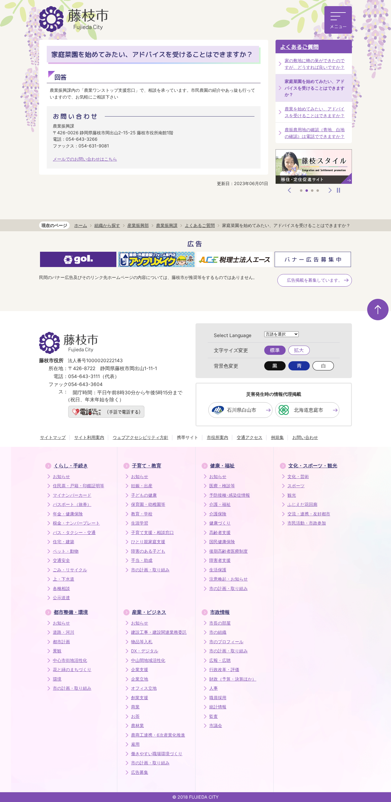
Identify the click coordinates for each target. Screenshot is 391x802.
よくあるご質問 (299, 47)
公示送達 (61, 597)
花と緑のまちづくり (72, 669)
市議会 (215, 725)
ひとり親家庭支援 (148, 541)
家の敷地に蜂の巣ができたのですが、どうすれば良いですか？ (315, 64)
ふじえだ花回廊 (302, 504)
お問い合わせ (305, 437)
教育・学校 (141, 513)
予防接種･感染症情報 (229, 495)
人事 (213, 688)
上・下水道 (63, 579)
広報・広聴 (220, 660)
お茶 (135, 716)
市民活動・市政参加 (306, 523)
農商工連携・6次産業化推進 (158, 735)
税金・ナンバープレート (76, 523)
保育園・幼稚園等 (148, 504)
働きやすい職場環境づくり (156, 753)
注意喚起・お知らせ (228, 579)
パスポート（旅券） (72, 504)
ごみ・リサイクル (70, 569)
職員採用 (217, 697)
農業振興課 (166, 225)
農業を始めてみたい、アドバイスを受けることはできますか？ (315, 112)
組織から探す (107, 225)
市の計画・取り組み (150, 569)
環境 (57, 679)
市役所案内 (217, 437)
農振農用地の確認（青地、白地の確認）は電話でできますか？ (315, 133)
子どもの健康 (144, 495)
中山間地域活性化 (148, 660)
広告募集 (139, 772)
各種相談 (61, 588)
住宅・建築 (63, 541)
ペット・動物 (66, 551)
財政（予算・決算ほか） (232, 679)
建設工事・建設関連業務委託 (159, 632)
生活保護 (217, 569)
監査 (213, 716)
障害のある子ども (148, 551)
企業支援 (139, 669)
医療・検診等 (222, 485)
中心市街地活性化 (70, 660)
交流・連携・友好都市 (308, 513)
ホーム (80, 225)
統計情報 (217, 706)
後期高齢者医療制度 (228, 551)
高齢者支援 (220, 532)
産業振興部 (138, 225)
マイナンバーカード (72, 495)
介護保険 (217, 513)
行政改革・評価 (224, 669)
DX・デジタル (144, 650)
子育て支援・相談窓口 (152, 532)
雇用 (135, 744)
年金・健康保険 (68, 513)
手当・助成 (141, 560)
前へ (289, 190)
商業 (135, 706)
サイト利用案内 (89, 437)
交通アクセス (249, 437)
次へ (330, 190)
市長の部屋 (220, 623)
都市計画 (61, 641)
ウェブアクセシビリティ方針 (140, 437)
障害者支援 (220, 560)
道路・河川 (63, 632)
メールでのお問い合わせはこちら (85, 159)
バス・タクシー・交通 (74, 532)
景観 (57, 650)
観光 (291, 495)
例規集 (277, 437)
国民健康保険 (222, 541)
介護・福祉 (220, 504)
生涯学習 (139, 523)
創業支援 (139, 697)
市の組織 (217, 632)
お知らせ (61, 476)
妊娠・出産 (141, 485)
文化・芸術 (298, 476)
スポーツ (296, 485)
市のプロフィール (226, 641)
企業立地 (139, 679)
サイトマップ (53, 437)
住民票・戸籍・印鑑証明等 (78, 485)
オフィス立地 (144, 688)
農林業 (137, 725)
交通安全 (61, 560)
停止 (338, 190)
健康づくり (220, 523)
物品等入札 (141, 641)
